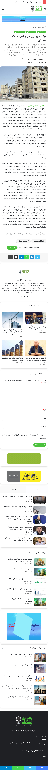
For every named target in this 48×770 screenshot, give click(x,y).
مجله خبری (36, 27)
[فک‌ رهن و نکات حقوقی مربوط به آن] (40, 700)
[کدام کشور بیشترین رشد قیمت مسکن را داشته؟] (12, 348)
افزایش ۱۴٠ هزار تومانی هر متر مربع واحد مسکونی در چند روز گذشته (36, 360)
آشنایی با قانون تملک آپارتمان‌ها (21, 654)
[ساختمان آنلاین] (36, 9)
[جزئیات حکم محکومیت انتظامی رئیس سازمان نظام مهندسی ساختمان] (35, 318)
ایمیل (44, 418)
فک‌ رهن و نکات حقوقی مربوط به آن (20, 697)
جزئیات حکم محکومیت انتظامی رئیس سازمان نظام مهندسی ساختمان (37, 328)
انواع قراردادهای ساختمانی (23, 665)
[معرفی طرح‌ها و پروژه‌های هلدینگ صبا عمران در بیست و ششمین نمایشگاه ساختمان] (39, 519)
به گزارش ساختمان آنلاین (37, 106)
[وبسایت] (27, 296)
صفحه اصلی (42, 743)
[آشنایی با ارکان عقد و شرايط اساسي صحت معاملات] (40, 679)
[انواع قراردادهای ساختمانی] (40, 668)
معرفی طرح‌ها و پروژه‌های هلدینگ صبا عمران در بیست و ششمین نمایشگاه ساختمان (19, 518)
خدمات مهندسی (26, 743)
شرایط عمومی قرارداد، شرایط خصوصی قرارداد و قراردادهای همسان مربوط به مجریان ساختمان (17, 688)
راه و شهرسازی (31, 32)
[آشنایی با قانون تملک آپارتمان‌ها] (40, 658)
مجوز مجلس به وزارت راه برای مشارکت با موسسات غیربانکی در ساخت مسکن (13, 332)
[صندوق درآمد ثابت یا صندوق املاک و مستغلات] (40, 602)
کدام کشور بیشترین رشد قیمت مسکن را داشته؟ (12, 359)
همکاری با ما (42, 745)
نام (44, 410)
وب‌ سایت (43, 427)
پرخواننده (13, 489)
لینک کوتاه (11, 248)
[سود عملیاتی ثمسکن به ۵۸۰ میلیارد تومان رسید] (39, 500)
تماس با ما (16, 743)
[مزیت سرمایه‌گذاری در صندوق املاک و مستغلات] (40, 592)
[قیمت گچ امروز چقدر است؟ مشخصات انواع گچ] (39, 510)
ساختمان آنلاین (38, 59)
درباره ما (9, 743)
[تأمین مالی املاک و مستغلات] (40, 572)
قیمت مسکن (23, 241)
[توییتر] (37, 257)
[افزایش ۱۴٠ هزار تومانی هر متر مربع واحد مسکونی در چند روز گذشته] (35, 348)
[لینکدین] (32, 257)
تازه (37, 489)
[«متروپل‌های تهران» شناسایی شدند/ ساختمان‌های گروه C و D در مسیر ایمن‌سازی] (39, 530)
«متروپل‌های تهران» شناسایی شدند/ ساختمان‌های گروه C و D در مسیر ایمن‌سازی (20, 529)
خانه (42, 27)
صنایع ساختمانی (19, 32)
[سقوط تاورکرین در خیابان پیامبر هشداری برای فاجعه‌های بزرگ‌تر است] (39, 541)
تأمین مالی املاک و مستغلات (22, 569)
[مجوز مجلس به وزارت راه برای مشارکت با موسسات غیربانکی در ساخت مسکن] (12, 320)
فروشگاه (34, 743)
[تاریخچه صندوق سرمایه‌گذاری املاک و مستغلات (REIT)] (40, 582)
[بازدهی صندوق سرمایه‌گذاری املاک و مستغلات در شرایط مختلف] (40, 562)
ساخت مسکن (38, 241)
